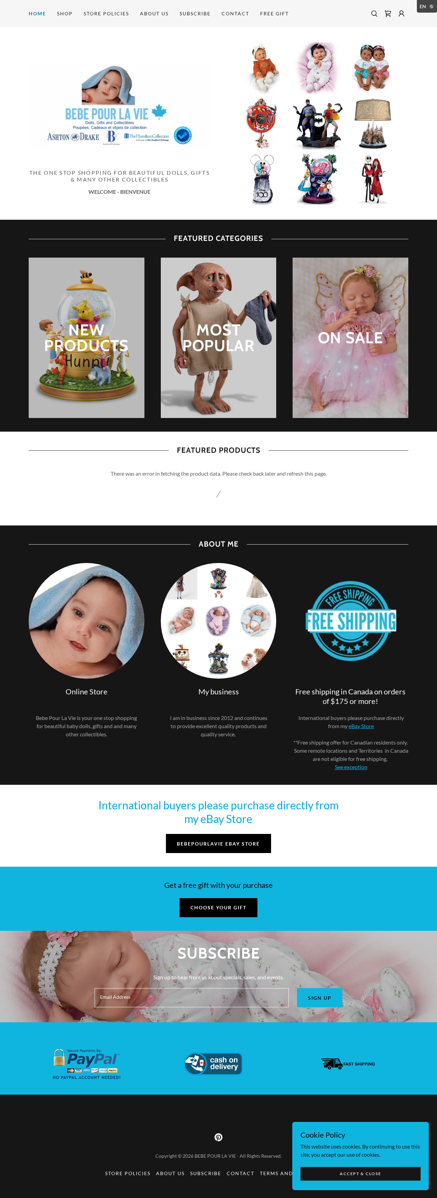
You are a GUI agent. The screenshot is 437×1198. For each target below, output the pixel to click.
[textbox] (191, 997)
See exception (351, 767)
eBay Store (361, 726)
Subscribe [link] (195, 13)
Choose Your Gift (218, 907)
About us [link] (154, 13)
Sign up (320, 998)
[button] (401, 13)
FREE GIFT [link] (274, 13)
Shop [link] (65, 13)
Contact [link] (235, 13)
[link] (388, 13)
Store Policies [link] (106, 13)
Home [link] (37, 13)
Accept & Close (360, 1173)
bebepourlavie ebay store (218, 844)
